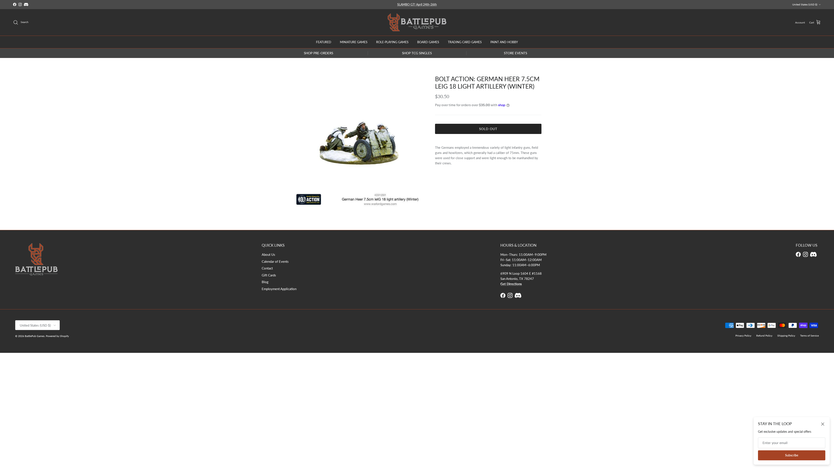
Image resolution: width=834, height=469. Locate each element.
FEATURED (323, 42)
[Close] (822, 424)
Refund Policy (764, 335)
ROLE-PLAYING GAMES (392, 42)
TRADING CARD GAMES (465, 42)
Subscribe (791, 455)
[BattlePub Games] (417, 22)
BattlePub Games (35, 336)
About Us (268, 254)
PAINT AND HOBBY (504, 42)
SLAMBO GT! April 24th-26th (417, 4)
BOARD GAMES (428, 42)
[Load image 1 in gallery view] (359, 141)
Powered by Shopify (57, 336)
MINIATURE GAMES (353, 42)
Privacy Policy (743, 335)
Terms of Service (809, 335)
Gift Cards (269, 275)
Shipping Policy (786, 335)
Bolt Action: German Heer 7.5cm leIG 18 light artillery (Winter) (487, 82)
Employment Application (279, 289)
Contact (267, 268)
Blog (265, 282)
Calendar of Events (275, 261)
